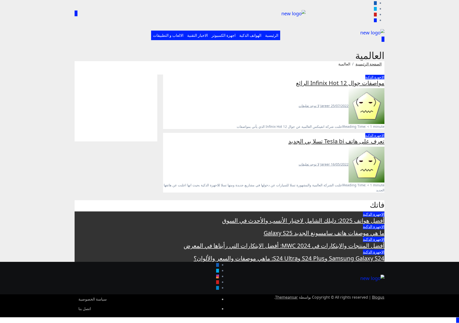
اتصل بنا (84, 308)
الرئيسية (271, 35)
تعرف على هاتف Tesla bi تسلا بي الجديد (336, 141)
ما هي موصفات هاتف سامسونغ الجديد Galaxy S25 (324, 233)
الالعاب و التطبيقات (168, 35)
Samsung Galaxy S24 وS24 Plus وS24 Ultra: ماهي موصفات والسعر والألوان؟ (289, 258)
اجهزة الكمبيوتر (223, 35)
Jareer (325, 105)
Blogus (378, 297)
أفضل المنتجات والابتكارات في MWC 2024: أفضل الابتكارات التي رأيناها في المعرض (284, 245)
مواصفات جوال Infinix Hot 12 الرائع (340, 83)
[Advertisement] (116, 108)
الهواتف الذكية (250, 35)
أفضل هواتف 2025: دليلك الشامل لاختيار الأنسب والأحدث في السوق (303, 220)
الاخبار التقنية (197, 35)
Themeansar (286, 297)
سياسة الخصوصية (92, 299)
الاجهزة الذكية (374, 77)
